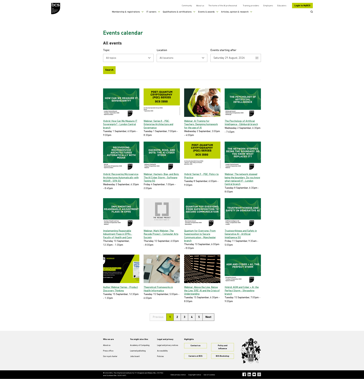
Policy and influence (222, 347)
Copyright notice (194, 375)
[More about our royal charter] (251, 350)
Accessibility (162, 351)
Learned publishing (138, 351)
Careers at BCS (195, 356)
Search (109, 70)
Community (187, 6)
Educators (281, 6)
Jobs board (134, 356)
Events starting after (223, 50)
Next (208, 317)
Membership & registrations (126, 12)
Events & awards (206, 12)
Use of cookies (209, 375)
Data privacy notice (178, 375)
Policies (160, 356)
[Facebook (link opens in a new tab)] (244, 374)
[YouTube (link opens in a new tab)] (254, 374)
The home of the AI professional (222, 6)
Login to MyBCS (302, 6)
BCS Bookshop (222, 356)
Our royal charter (110, 356)
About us (200, 6)
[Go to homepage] (55, 8)
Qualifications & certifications (177, 12)
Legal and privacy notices (167, 345)
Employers (268, 6)
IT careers (151, 12)
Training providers (251, 6)
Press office (108, 351)
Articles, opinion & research (235, 12)
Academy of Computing (139, 345)
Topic (106, 50)
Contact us (195, 346)
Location (162, 50)
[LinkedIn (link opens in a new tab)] (249, 374)
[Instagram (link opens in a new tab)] (259, 374)
